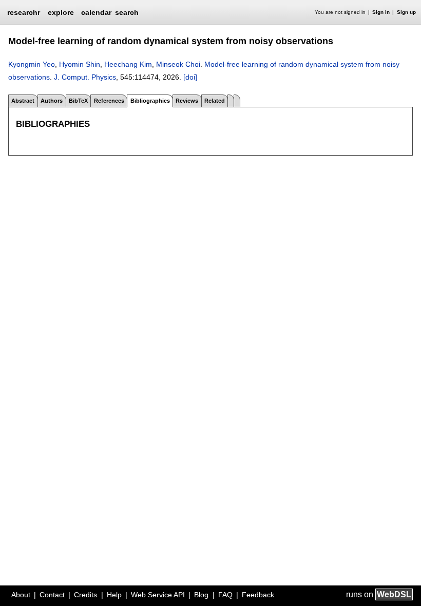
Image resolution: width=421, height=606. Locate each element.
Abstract (22, 101)
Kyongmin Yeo (31, 64)
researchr (23, 11)
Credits (85, 595)
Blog (201, 595)
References (109, 101)
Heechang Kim (128, 64)
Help (114, 595)
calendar (96, 12)
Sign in (381, 12)
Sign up (406, 12)
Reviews (187, 101)
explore (61, 12)
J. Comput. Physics (85, 77)
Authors (52, 101)
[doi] (190, 77)
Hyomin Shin (79, 64)
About (20, 595)
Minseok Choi (178, 64)
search (127, 12)
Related (214, 101)
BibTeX (78, 101)
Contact (52, 595)
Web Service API (158, 595)
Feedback (258, 595)
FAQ (225, 595)
